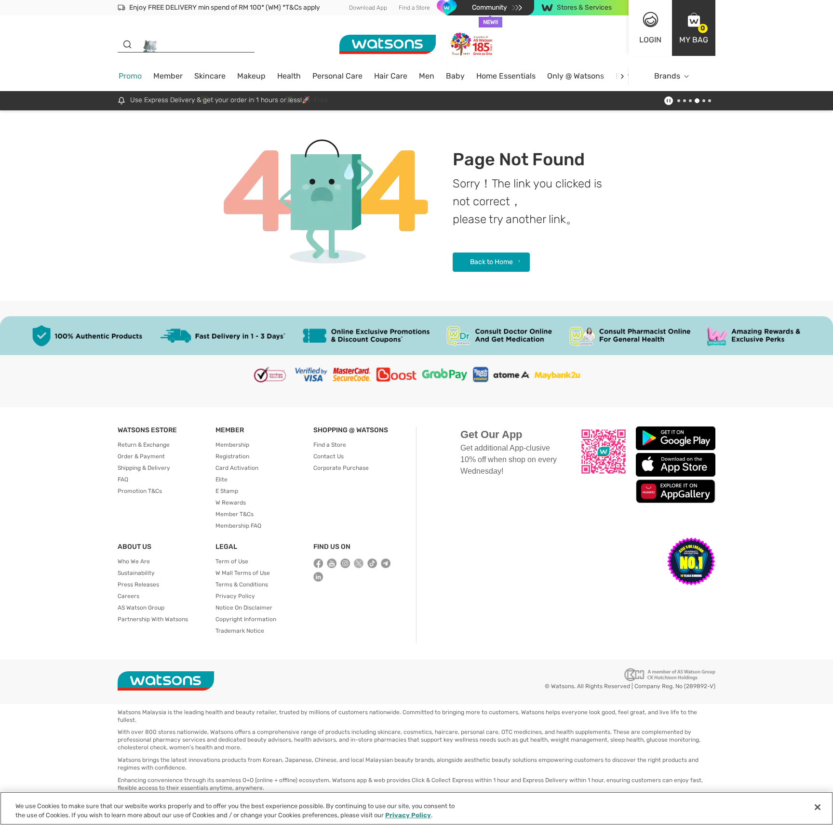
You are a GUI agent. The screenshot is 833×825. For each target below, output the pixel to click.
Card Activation (236, 468)
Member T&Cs (234, 514)
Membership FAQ (238, 525)
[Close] (817, 807)
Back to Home (491, 262)
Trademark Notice (239, 630)
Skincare (210, 75)
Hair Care (390, 75)
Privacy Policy (235, 596)
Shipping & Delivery (144, 468)
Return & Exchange (144, 444)
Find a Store (414, 7)
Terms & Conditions (241, 584)
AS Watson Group (141, 607)
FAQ (123, 479)
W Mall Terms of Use (242, 573)
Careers (128, 596)
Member (168, 75)
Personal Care (337, 75)
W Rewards (230, 502)
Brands (667, 75)
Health (289, 75)
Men (426, 75)
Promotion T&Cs (140, 491)
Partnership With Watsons (153, 619)
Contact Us (328, 456)
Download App (368, 7)
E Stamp (226, 491)
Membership (232, 444)
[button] (693, 28)
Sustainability (136, 573)
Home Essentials (506, 75)
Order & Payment (141, 456)
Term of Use (231, 561)
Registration (232, 456)
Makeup (251, 75)
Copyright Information (245, 619)
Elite (221, 479)
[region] (416, 808)
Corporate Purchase (341, 468)
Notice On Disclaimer (243, 607)
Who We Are (134, 561)
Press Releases (138, 584)
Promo (130, 75)
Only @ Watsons (575, 75)
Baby (455, 75)
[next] (622, 76)
